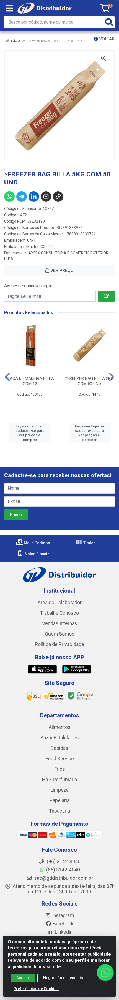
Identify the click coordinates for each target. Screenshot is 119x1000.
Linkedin (63, 932)
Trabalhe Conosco (59, 613)
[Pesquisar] (109, 22)
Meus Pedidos (36, 543)
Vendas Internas (59, 623)
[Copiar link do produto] (58, 196)
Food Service (59, 758)
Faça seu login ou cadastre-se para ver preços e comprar (29, 433)
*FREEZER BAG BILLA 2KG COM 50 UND (89, 381)
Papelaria (59, 800)
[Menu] (9, 8)
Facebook (63, 924)
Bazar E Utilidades (59, 737)
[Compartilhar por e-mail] (46, 196)
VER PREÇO (61, 270)
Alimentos (60, 727)
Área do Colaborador (60, 602)
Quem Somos (59, 634)
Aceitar (22, 978)
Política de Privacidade (59, 644)
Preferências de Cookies (36, 989)
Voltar (106, 39)
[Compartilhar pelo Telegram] (21, 196)
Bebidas (59, 748)
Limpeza (59, 790)
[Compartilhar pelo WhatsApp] (9, 196)
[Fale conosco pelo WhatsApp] (105, 972)
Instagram (63, 915)
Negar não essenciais (63, 978)
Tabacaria (59, 811)
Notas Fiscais (37, 554)
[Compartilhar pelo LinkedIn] (34, 196)
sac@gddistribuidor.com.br (63, 878)
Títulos (89, 543)
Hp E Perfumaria (59, 779)
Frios (59, 769)
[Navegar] (7, 377)
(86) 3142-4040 (63, 870)
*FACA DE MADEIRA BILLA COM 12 (30, 381)
